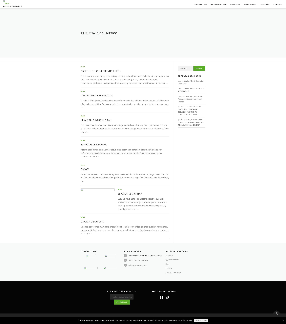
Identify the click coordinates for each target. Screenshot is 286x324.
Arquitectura (200, 4)
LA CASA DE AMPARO (92, 221)
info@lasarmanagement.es (137, 265)
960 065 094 (132, 260)
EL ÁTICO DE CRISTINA (130, 193)
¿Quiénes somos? (172, 260)
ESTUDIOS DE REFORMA (94, 144)
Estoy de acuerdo (201, 320)
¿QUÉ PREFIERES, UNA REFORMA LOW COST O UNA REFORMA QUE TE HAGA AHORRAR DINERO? (190, 122)
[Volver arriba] (277, 314)
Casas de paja (250, 4)
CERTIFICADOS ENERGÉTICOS (97, 95)
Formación (265, 4)
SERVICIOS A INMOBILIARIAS (96, 120)
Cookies (169, 268)
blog (83, 67)
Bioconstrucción (218, 4)
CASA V (85, 169)
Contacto (278, 4)
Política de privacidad (173, 273)
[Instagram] (167, 297)
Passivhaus (235, 4)
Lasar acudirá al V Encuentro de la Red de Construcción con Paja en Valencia (190, 99)
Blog (167, 264)
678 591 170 (143, 260)
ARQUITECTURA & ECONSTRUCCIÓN (100, 71)
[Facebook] (161, 297)
